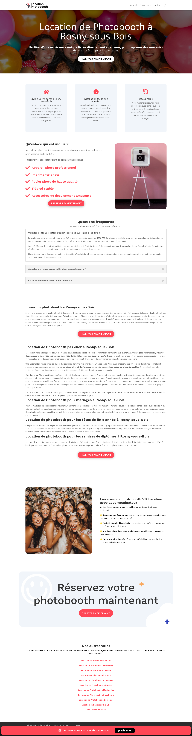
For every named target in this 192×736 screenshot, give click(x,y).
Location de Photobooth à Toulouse (96, 680)
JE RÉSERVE (124, 730)
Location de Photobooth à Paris (96, 660)
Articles (158, 5)
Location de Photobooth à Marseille (96, 665)
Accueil (133, 5)
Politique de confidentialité (37, 725)
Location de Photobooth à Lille (96, 705)
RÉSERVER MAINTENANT (96, 58)
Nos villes (144, 5)
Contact (76, 725)
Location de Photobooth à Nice (96, 675)
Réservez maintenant (96, 613)
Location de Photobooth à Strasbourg (96, 695)
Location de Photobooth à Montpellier (96, 690)
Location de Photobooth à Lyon (96, 670)
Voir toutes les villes (96, 709)
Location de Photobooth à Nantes (96, 685)
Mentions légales (61, 725)
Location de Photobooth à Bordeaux (96, 700)
